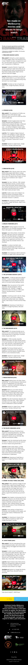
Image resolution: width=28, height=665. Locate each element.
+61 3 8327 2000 (15, 629)
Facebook (11, 652)
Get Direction (13, 626)
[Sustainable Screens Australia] (20, 644)
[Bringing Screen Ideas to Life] (5, 4)
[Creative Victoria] (19, 637)
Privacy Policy (14, 657)
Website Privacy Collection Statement (14, 659)
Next (17, 599)
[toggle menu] (25, 2)
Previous (10, 599)
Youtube (15, 652)
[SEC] (8, 644)
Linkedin (17, 652)
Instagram (13, 652)
